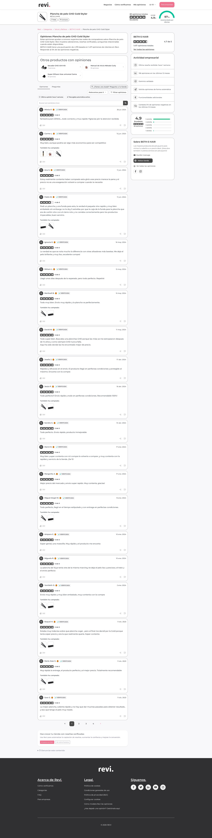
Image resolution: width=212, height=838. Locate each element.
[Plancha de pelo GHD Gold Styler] (58, 154)
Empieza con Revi (47, 742)
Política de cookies (92, 786)
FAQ (39, 795)
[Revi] (44, 4)
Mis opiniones (139, 5)
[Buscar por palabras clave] (125, 103)
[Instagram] (141, 171)
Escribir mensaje (143, 155)
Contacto (64, 20)
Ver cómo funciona (62, 742)
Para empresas (167, 5)
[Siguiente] (100, 723)
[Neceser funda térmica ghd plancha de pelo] (43, 226)
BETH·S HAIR (75, 29)
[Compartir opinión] (120, 125)
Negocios (108, 5)
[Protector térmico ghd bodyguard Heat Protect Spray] (43, 154)
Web (54, 20)
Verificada (62, 109)
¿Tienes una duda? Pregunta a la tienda (110, 87)
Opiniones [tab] (44, 87)
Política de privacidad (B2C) (96, 795)
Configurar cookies (92, 799)
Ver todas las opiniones (143, 49)
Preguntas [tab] (56, 87)
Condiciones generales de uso (97, 790)
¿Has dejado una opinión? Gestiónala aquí (102, 808)
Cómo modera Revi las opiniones (98, 804)
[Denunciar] (125, 125)
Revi (39, 29)
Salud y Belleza (61, 29)
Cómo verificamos (123, 5)
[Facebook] (135, 171)
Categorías (47, 29)
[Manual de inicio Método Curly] (51, 154)
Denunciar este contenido (53, 750)
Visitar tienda (143, 161)
